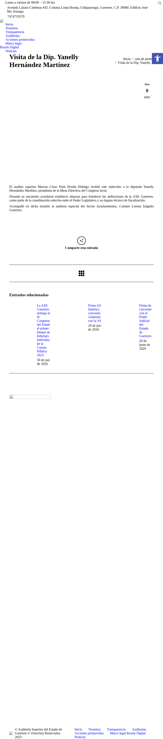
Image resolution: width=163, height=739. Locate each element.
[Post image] (21, 313)
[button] (160, 4)
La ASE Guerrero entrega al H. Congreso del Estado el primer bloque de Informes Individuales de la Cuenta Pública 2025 (45, 330)
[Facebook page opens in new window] (63, 418)
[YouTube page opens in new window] (70, 418)
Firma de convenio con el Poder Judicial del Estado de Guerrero (145, 321)
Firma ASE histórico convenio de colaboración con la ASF (96, 313)
